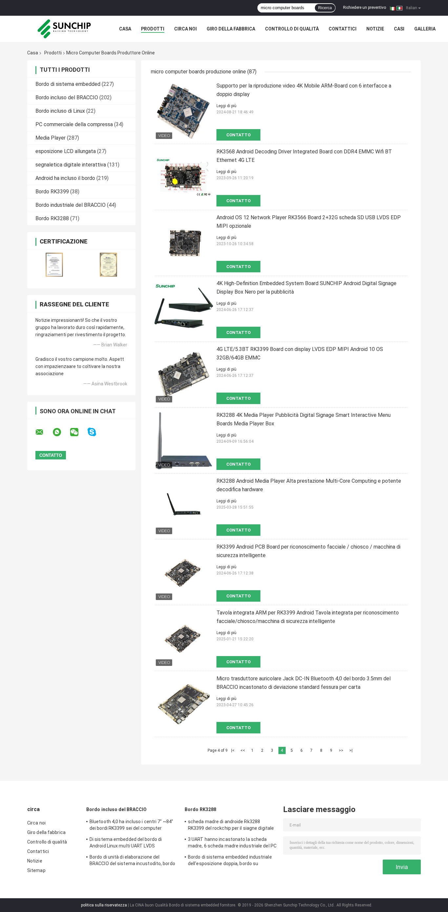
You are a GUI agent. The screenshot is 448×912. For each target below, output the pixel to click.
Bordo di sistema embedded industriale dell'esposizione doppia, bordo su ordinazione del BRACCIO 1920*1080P (230, 861)
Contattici (342, 28)
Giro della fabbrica (231, 28)
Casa (125, 28)
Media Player (50, 138)
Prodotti (152, 28)
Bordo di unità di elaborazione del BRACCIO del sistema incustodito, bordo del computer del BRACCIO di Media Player (132, 861)
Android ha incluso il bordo (65, 178)
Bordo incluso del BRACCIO (66, 97)
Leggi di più (226, 106)
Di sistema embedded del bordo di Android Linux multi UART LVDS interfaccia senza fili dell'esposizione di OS (131, 843)
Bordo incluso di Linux (60, 111)
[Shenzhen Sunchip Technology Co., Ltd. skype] (96, 432)
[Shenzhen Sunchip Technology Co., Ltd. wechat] (78, 432)
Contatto (238, 134)
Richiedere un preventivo (364, 7)
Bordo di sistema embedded (67, 84)
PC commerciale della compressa (74, 124)
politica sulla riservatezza (104, 905)
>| (351, 750)
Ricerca (325, 8)
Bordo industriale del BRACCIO (70, 205)
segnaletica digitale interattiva (70, 165)
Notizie (375, 28)
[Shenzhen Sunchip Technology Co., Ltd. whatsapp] (61, 432)
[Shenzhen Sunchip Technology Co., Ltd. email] (43, 432)
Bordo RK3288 (52, 218)
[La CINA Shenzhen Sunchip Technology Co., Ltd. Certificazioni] (54, 265)
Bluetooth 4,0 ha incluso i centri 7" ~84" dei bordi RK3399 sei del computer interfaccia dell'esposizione (131, 826)
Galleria (425, 28)
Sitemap (36, 870)
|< (232, 750)
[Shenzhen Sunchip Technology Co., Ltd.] (63, 29)
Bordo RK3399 (52, 191)
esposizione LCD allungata (65, 151)
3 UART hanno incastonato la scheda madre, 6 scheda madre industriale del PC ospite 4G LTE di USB (232, 843)
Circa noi (185, 28)
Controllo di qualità (292, 28)
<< (242, 750)
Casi (399, 28)
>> (341, 750)
